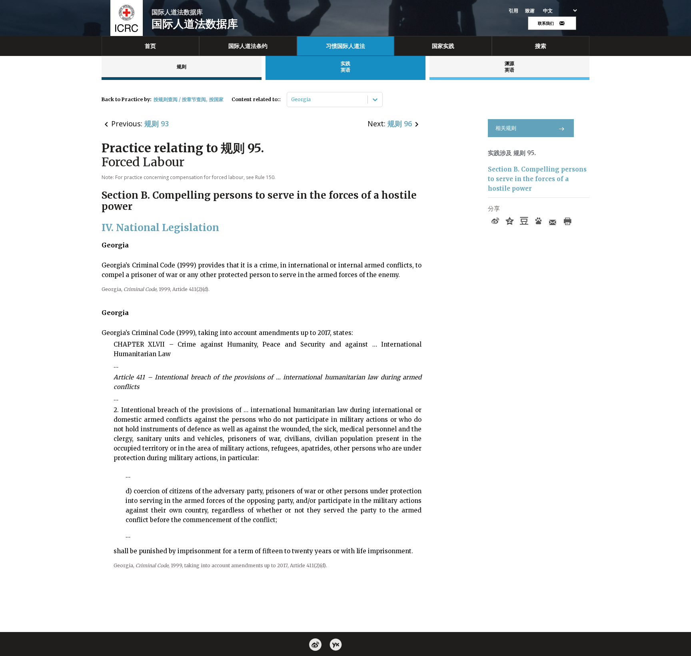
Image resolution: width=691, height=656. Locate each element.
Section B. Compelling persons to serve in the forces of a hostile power (537, 178)
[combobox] (291, 99)
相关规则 (505, 128)
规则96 (399, 123)
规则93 (156, 123)
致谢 (530, 10)
